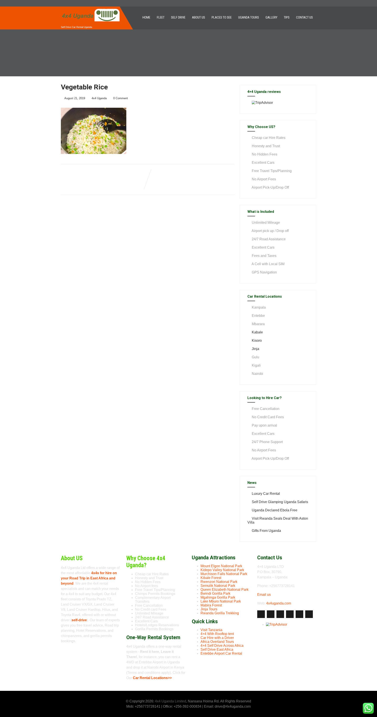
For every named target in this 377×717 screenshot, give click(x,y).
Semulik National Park (217, 585)
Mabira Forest (211, 605)
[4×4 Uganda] (90, 8)
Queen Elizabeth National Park (224, 589)
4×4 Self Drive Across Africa (221, 645)
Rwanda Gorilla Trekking (219, 613)
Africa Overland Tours (217, 642)
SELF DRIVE (178, 17)
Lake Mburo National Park (220, 601)
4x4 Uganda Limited (170, 701)
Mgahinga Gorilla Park (217, 597)
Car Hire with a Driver (217, 638)
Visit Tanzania (211, 630)
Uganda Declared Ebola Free (274, 510)
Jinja (255, 349)
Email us (264, 594)
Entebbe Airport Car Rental (221, 653)
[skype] (309, 614)
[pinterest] (299, 614)
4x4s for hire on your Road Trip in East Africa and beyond (89, 578)
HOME (146, 17)
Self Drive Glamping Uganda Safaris (280, 502)
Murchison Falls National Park (223, 574)
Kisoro (257, 340)
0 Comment (120, 98)
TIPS (287, 17)
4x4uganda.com (278, 603)
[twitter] (270, 614)
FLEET (161, 17)
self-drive (79, 620)
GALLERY (271, 17)
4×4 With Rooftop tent (217, 634)
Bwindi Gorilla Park (215, 593)
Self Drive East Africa (216, 649)
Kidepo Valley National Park (222, 570)
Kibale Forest (210, 578)
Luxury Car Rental (266, 493)
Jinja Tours (208, 609)
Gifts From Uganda (266, 531)
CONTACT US (304, 17)
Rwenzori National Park (218, 582)
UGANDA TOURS (248, 17)
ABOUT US (198, 17)
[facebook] (261, 614)
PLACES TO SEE (222, 17)
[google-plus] (280, 614)
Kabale (257, 332)
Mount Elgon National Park (221, 566)
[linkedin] (290, 614)
